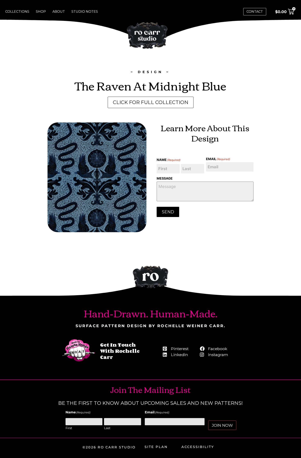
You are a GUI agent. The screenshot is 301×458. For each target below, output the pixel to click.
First (69, 428)
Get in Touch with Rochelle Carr (120, 351)
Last (107, 428)
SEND (168, 211)
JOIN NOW (222, 425)
